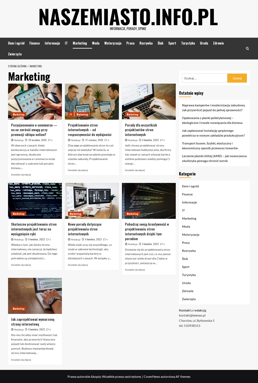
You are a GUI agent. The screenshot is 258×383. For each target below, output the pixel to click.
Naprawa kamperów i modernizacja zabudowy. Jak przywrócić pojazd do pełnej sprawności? (213, 107)
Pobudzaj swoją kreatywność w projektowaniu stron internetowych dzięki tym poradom (147, 231)
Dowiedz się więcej (21, 174)
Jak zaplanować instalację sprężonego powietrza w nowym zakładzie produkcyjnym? (213, 133)
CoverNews (152, 376)
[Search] (247, 48)
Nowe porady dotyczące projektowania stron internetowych (84, 229)
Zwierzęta (15, 54)
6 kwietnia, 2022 (150, 140)
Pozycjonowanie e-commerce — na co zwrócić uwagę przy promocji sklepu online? (34, 129)
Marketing (80, 43)
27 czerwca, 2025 (94, 140)
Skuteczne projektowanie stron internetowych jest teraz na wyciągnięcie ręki (34, 229)
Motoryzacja (112, 43)
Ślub (160, 43)
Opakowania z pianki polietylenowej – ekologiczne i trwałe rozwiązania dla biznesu (212, 120)
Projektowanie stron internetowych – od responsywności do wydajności (89, 129)
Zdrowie (218, 43)
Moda (95, 43)
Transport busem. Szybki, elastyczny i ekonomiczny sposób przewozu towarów (210, 145)
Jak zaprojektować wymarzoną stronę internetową (32, 322)
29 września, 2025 (37, 140)
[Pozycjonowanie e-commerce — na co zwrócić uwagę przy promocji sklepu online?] (35, 101)
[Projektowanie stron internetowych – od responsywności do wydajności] (92, 101)
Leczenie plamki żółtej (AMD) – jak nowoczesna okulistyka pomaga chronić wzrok (214, 158)
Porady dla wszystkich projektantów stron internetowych (141, 129)
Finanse (34, 43)
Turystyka (188, 43)
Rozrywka (146, 43)
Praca (130, 43)
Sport (172, 43)
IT (66, 43)
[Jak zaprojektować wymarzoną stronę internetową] (35, 296)
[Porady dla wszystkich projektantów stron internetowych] (149, 101)
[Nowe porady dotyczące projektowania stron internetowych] (92, 201)
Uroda (204, 43)
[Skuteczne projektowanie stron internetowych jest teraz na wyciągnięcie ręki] (35, 201)
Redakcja (19, 140)
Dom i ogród (16, 43)
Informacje (52, 43)
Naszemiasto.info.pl (128, 16)
